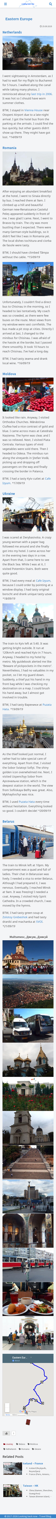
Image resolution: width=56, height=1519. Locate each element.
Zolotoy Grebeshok (15, 917)
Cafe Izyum (43, 580)
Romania (25, 1449)
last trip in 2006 (41, 94)
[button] (50, 852)
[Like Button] (6, 1433)
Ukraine (38, 1449)
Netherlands (11, 1449)
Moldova (34, 1444)
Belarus (22, 1444)
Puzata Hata (27, 802)
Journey (9, 1444)
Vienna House (33, 110)
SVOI (38, 921)
